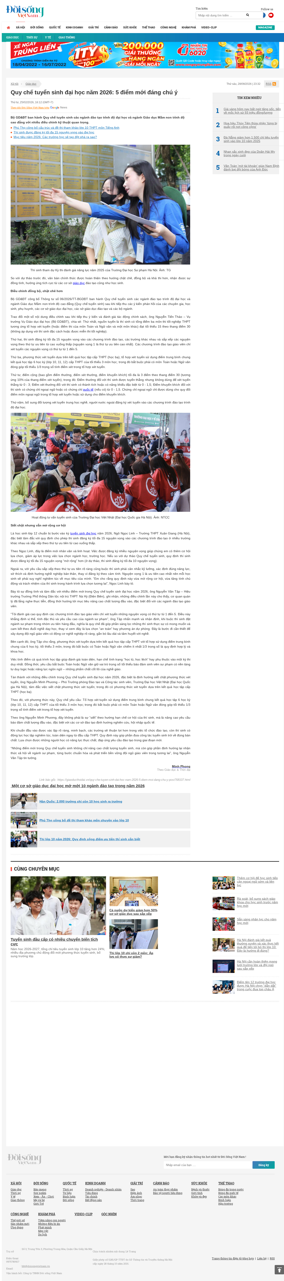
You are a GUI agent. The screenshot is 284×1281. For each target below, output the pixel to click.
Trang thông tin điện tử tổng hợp (233, 1258)
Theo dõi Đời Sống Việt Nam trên (30, 107)
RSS (268, 83)
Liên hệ (261, 1258)
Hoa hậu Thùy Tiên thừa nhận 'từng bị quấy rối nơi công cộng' (246, 124)
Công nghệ (168, 27)
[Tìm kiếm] (247, 15)
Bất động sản (93, 1200)
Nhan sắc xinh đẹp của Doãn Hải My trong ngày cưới (245, 153)
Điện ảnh (136, 1193)
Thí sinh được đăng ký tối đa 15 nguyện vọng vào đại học (54, 132)
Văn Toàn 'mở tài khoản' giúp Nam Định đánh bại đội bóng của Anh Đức (247, 167)
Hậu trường (225, 1203)
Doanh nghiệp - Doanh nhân (103, 1189)
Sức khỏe (130, 27)
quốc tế (88, 389)
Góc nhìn (109, 1214)
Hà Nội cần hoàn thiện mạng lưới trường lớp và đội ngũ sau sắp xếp (257, 965)
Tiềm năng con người (52, 1220)
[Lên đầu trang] (279, 1269)
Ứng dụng (17, 1227)
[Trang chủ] (8, 27)
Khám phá (189, 27)
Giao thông (18, 1200)
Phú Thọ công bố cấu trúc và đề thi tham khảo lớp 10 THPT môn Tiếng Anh (66, 127)
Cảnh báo (111, 27)
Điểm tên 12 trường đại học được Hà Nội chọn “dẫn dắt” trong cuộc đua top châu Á (256, 985)
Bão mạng (40, 1189)
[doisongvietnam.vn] (25, 1159)
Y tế (13, 1196)
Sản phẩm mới (20, 1224)
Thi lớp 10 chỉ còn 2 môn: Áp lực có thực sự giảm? (131, 954)
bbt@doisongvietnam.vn (36, 1266)
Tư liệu (67, 1193)
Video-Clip (209, 27)
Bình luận (69, 1196)
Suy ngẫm (40, 1193)
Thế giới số (18, 1220)
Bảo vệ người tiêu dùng (167, 1193)
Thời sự (16, 1193)
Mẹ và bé (39, 1200)
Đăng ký (263, 1165)
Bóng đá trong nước (231, 1189)
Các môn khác (227, 1196)
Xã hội (20, 27)
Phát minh (45, 1227)
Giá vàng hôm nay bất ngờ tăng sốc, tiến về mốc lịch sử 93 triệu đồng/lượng (248, 110)
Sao (132, 1189)
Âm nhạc (136, 1196)
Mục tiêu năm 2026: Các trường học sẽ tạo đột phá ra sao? (55, 137)
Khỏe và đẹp (199, 1196)
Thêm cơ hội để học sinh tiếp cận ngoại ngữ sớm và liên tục (257, 881)
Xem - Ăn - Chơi (44, 1196)
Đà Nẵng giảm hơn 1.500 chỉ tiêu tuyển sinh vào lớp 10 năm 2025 (247, 139)
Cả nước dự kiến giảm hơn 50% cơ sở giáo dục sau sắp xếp (133, 911)
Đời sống (37, 27)
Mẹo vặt (43, 1231)
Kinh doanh (74, 27)
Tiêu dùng (91, 1193)
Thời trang (137, 1200)
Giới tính (197, 1193)
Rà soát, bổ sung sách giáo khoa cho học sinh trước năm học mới (257, 902)
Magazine (265, 27)
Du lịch (42, 1234)
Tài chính (91, 1196)
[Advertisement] (246, 251)
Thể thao (148, 27)
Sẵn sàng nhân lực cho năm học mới (256, 921)
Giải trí (93, 27)
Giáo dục (31, 83)
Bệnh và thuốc (200, 1189)
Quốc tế (55, 27)
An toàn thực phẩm (165, 1189)
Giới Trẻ (39, 1203)
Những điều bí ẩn (49, 1224)
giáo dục (79, 283)
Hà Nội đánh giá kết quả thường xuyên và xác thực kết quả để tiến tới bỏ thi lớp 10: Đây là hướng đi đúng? (258, 945)
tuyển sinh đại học (83, 533)
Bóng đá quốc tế (228, 1193)
